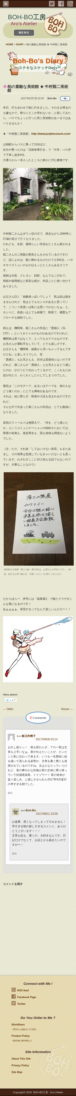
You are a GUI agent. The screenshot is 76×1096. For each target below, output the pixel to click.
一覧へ (65, 98)
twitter (52, 4)
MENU (24, 32)
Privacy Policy (20, 1065)
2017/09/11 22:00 (47, 813)
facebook (61, 4)
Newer (67, 709)
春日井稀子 (29, 735)
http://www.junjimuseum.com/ (50, 133)
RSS (70, 4)
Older (8, 709)
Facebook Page (26, 997)
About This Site (21, 1058)
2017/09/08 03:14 (47, 739)
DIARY (20, 44)
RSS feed (23, 990)
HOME (9, 44)
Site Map (16, 1072)
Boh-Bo (31, 810)
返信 (10, 793)
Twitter (21, 1003)
